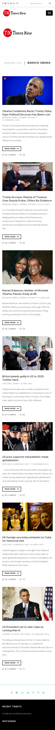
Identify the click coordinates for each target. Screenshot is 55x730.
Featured (7, 383)
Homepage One (20, 464)
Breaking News (10, 117)
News (15, 383)
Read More (10, 149)
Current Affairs (27, 117)
